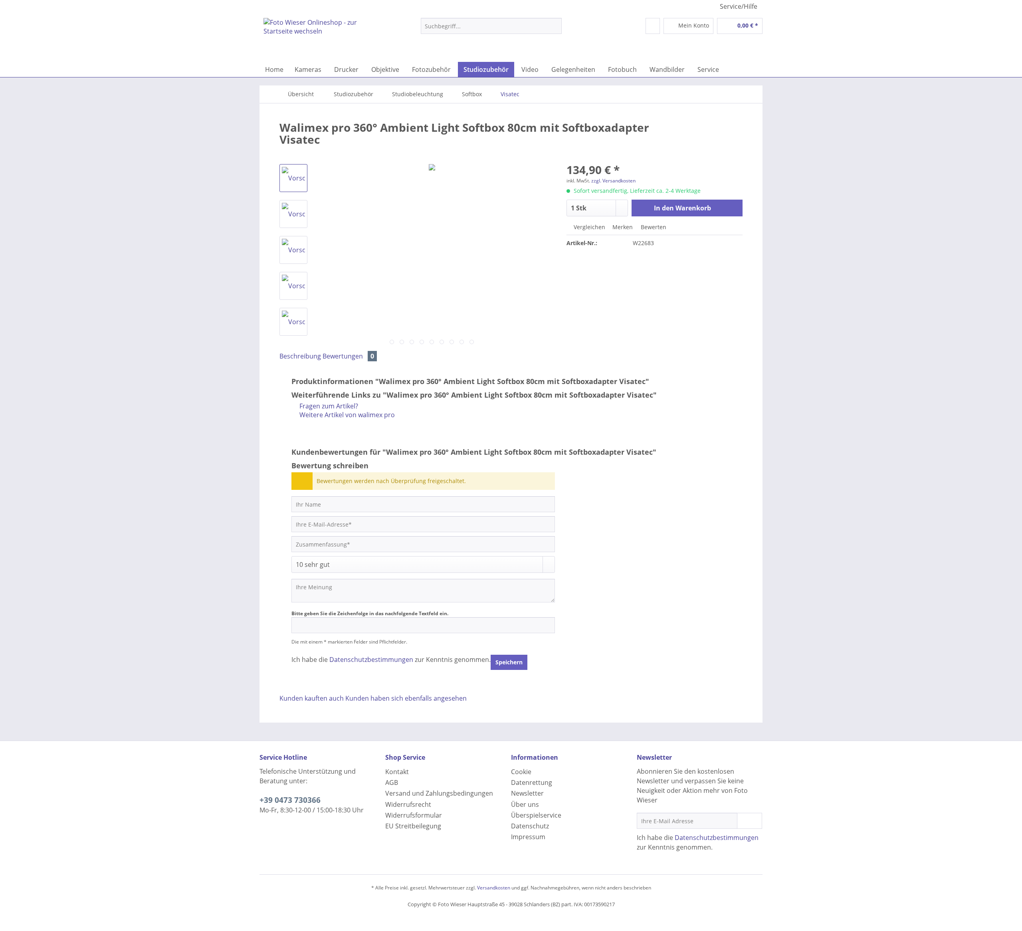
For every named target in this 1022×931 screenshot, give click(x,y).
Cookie (521, 771)
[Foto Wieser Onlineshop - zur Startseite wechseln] (323, 38)
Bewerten (652, 227)
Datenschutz (530, 826)
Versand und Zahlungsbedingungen (439, 793)
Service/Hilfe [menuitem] (738, 6)
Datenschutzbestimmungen (371, 659)
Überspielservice (536, 815)
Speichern (509, 662)
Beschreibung (300, 356)
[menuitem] (491, 30)
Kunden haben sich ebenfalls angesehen (406, 698)
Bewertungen (348, 356)
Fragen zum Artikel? (328, 406)
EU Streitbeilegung (413, 826)
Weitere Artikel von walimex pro (346, 414)
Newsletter (527, 793)
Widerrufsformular (413, 815)
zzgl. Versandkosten (613, 180)
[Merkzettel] (653, 26)
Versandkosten (493, 887)
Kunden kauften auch (311, 698)
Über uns (525, 804)
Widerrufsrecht (408, 804)
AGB (391, 782)
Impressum (528, 836)
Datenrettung (531, 782)
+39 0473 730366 (290, 800)
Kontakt (397, 771)
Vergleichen (588, 227)
